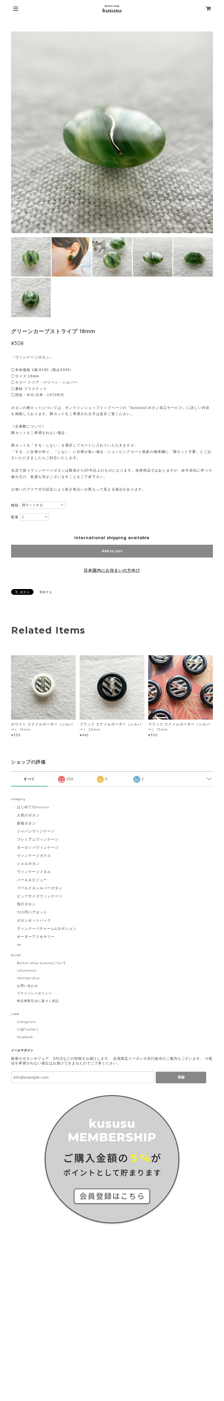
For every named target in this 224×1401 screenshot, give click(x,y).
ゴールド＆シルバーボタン (39, 888)
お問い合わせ (27, 986)
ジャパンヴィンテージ (36, 831)
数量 (15, 517)
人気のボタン (28, 815)
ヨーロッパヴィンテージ (38, 847)
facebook (25, 1037)
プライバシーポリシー (34, 993)
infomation (27, 970)
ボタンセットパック (34, 920)
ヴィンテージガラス (34, 855)
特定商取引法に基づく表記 (38, 1001)
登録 (181, 1077)
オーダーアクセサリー (36, 936)
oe (19, 944)
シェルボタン (28, 863)
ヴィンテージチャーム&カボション (46, 928)
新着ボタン (26, 823)
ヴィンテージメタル (34, 871)
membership (28, 978)
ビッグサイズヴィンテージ (39, 896)
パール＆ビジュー (32, 880)
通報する (45, 592)
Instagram (26, 1022)
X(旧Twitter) (27, 1029)
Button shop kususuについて (41, 963)
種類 (15, 505)
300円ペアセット (32, 912)
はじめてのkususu (33, 807)
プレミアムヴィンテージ (38, 839)
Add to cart (112, 551)
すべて (29, 779)
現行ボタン (26, 904)
